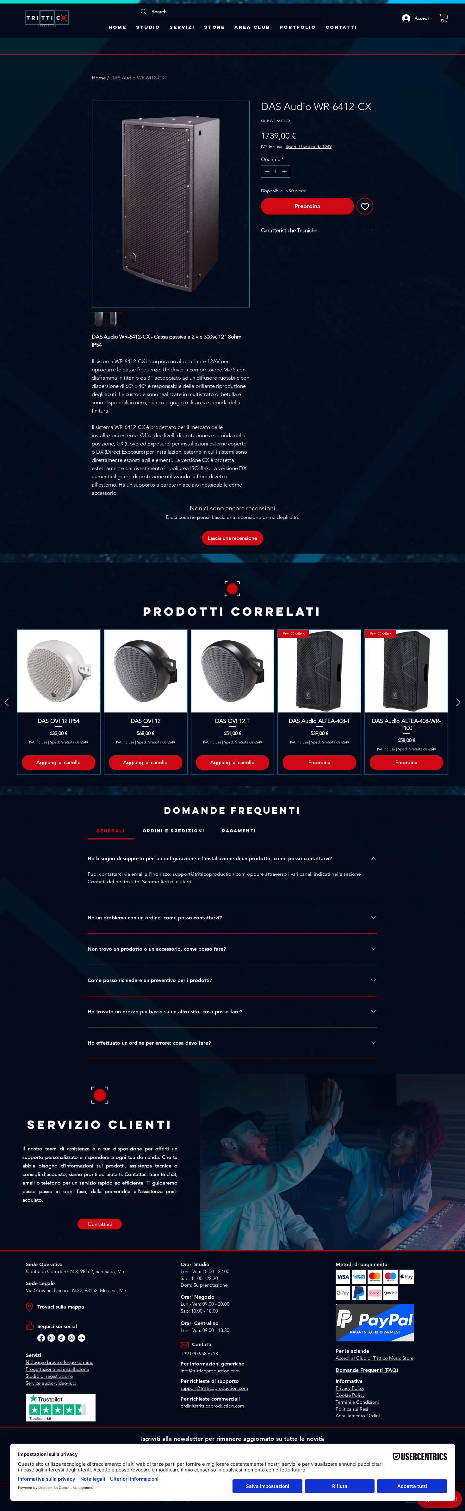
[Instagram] (51, 1338)
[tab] (111, 831)
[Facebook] (41, 1338)
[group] (232, 702)
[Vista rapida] (58, 671)
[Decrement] (266, 171)
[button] (444, 18)
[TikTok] (61, 1338)
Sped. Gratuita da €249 (309, 146)
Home (99, 78)
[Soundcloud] (81, 1338)
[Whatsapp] (71, 1338)
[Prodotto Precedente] (6, 702)
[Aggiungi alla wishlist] (364, 206)
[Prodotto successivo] (458, 702)
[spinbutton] (275, 171)
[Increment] (284, 171)
